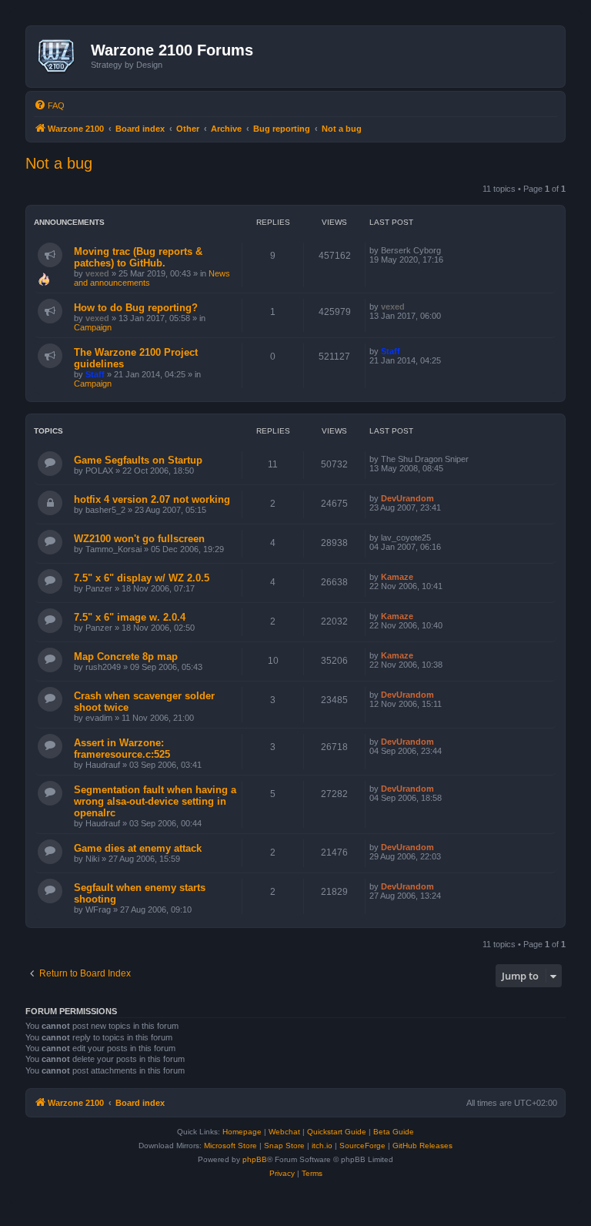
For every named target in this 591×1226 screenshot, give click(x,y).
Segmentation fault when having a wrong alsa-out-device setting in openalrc (155, 801)
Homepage (242, 1131)
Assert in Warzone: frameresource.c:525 (122, 748)
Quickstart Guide (336, 1131)
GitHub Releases (422, 1145)
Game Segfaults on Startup (138, 460)
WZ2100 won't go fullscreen (139, 538)
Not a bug (58, 163)
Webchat (284, 1131)
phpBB (254, 1159)
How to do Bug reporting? (136, 307)
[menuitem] (49, 105)
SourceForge (362, 1145)
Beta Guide (393, 1131)
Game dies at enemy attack (138, 848)
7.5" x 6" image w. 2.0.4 (129, 617)
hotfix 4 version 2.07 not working (152, 499)
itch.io (322, 1145)
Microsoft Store (230, 1145)
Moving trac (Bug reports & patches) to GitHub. (138, 257)
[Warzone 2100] (60, 56)
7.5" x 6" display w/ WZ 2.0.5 (141, 578)
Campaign (93, 327)
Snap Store (284, 1145)
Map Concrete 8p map (126, 656)
